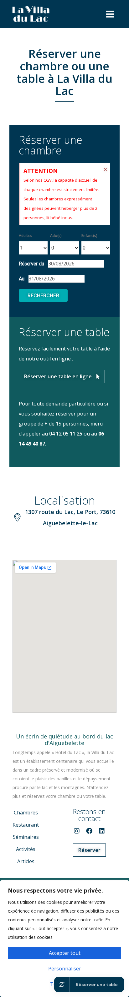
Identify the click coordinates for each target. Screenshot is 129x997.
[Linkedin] (101, 831)
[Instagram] (76, 831)
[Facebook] (89, 831)
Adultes (25, 235)
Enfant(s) (89, 235)
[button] (110, 14)
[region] (64, 938)
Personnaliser (64, 968)
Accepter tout (64, 952)
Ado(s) (56, 235)
